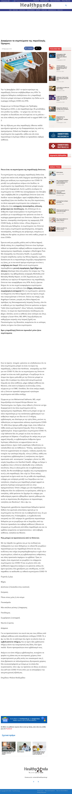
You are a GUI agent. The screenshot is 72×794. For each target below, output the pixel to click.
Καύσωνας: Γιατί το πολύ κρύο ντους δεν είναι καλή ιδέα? (62, 78)
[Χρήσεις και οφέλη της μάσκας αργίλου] (52, 228)
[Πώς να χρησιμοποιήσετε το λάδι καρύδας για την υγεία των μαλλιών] (39, 746)
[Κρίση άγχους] (24, 746)
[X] (38, 782)
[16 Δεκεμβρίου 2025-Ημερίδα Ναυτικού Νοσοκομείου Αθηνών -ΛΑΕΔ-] (52, 55)
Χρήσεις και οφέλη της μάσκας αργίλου (61, 228)
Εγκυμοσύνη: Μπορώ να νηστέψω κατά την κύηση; (8, 753)
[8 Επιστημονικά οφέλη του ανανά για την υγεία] (52, 211)
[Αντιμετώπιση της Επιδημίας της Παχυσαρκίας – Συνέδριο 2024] (52, 117)
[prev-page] (50, 126)
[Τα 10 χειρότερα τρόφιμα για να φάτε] (52, 202)
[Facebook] (33, 782)
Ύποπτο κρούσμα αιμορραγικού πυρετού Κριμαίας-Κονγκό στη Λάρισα (61, 67)
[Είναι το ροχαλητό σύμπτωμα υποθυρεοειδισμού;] (52, 191)
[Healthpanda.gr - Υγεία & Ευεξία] (36, 5)
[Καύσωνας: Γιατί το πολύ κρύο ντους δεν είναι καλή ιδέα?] (52, 78)
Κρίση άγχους (20, 751)
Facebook (9, 728)
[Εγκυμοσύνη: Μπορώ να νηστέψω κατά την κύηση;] (8, 746)
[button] (66, 5)
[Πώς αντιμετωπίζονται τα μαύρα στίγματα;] (52, 219)
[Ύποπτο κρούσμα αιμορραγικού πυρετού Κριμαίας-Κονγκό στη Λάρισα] (52, 66)
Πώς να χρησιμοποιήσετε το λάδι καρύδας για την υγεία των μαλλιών (39, 753)
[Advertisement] (36, 24)
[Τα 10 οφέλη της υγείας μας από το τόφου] (52, 88)
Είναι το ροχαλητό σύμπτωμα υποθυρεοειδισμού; (60, 192)
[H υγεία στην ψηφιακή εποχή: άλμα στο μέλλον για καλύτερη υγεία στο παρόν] (52, 97)
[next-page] (53, 126)
